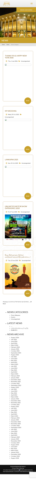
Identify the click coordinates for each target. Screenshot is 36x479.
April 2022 (14, 395)
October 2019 (15, 443)
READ (27, 100)
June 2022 (14, 391)
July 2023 (14, 366)
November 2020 (16, 423)
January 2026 (15, 349)
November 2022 (16, 381)
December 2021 (16, 400)
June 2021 (14, 410)
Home (3, 44)
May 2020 (14, 433)
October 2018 (15, 456)
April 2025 (14, 362)
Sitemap (22, 468)
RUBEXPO (14, 330)
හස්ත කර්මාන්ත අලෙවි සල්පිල (20, 328)
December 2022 (16, 379)
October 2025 (15, 351)
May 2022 (14, 393)
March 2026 (14, 345)
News (8, 44)
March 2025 (14, 364)
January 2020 (15, 439)
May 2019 (14, 448)
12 (22, 302)
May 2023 (14, 370)
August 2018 (15, 458)
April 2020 (14, 435)
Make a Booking (26, 10)
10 (18, 302)
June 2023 (14, 368)
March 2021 (14, 416)
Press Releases (15, 315)
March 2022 (14, 397)
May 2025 (14, 360)
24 (31, 302)
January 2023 (15, 378)
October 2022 (15, 383)
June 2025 (14, 358)
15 (28, 302)
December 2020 (16, 422)
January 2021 (15, 420)
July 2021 (14, 408)
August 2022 (15, 387)
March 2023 (14, 374)
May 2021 (14, 412)
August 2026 (15, 337)
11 (20, 302)
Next (4, 303)
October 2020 (15, 425)
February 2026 (15, 347)
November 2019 (16, 441)
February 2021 (15, 418)
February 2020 (15, 437)
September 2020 (16, 427)
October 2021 (15, 404)
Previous (5, 302)
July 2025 (14, 356)
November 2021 (16, 402)
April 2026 (14, 343)
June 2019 (14, 446)
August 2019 (15, 445)
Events (13, 317)
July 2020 (14, 429)
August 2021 (15, 406)
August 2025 (15, 355)
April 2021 (14, 414)
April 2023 (14, 372)
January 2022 (15, 399)
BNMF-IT (30, 471)
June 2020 (14, 431)
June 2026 (14, 341)
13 (24, 302)
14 (26, 302)
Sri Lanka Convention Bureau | (11, 470)
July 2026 (14, 339)
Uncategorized (25, 61)
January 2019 (15, 452)
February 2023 (15, 376)
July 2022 (14, 389)
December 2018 (16, 454)
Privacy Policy (15, 468)
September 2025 (16, 353)
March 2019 (14, 450)
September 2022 (16, 385)
